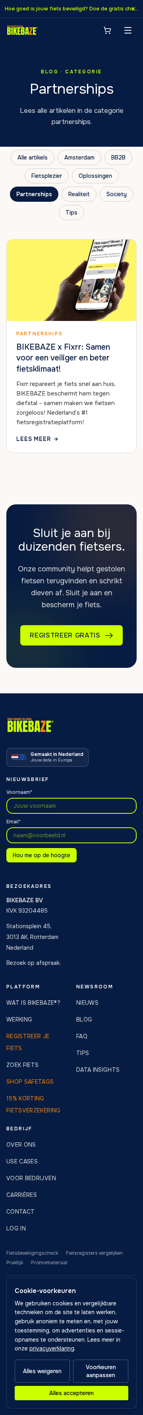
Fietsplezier (46, 175)
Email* (13, 822)
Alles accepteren (71, 1393)
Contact (20, 1211)
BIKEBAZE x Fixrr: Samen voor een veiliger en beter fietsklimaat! (63, 358)
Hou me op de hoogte (41, 855)
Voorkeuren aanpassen (101, 1371)
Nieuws (87, 1002)
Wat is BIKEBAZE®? (33, 1002)
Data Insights (98, 1069)
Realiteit (79, 194)
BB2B (118, 157)
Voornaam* (19, 792)
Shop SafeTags (30, 1081)
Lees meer (37, 439)
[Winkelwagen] (107, 30)
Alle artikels (32, 157)
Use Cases (22, 1161)
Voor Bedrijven (31, 1178)
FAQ (81, 1036)
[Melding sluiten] (133, 8)
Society (116, 194)
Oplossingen (95, 175)
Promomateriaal (49, 1263)
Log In (16, 1228)
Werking (19, 1019)
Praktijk (14, 1263)
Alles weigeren (42, 1371)
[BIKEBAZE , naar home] (22, 30)
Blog (84, 1019)
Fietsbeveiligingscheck (32, 1253)
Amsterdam (79, 157)
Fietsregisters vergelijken (94, 1253)
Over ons (21, 1144)
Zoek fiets (22, 1065)
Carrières (21, 1195)
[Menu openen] (128, 30)
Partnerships (34, 194)
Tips (71, 212)
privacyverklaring (51, 1348)
